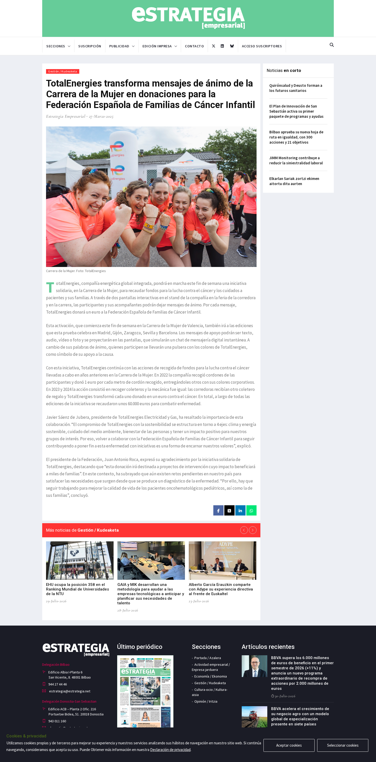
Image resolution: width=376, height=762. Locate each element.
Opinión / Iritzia (205, 701)
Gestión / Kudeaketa (62, 71)
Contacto (194, 46)
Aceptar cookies (289, 745)
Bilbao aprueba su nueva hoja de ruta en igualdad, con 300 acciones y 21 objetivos (296, 137)
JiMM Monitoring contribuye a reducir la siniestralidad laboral (296, 160)
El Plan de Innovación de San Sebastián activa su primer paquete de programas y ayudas (296, 111)
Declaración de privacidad (170, 749)
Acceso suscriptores (262, 46)
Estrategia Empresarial (65, 116)
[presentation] (244, 530)
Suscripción (89, 46)
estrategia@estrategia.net (69, 691)
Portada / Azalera (207, 658)
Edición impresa (157, 46)
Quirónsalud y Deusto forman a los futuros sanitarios (295, 88)
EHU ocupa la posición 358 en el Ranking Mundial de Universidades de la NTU (77, 589)
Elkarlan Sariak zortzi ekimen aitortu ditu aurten (294, 181)
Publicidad (119, 46)
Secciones (55, 46)
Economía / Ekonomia (210, 676)
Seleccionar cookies (343, 745)
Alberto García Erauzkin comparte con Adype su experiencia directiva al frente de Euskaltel (221, 589)
